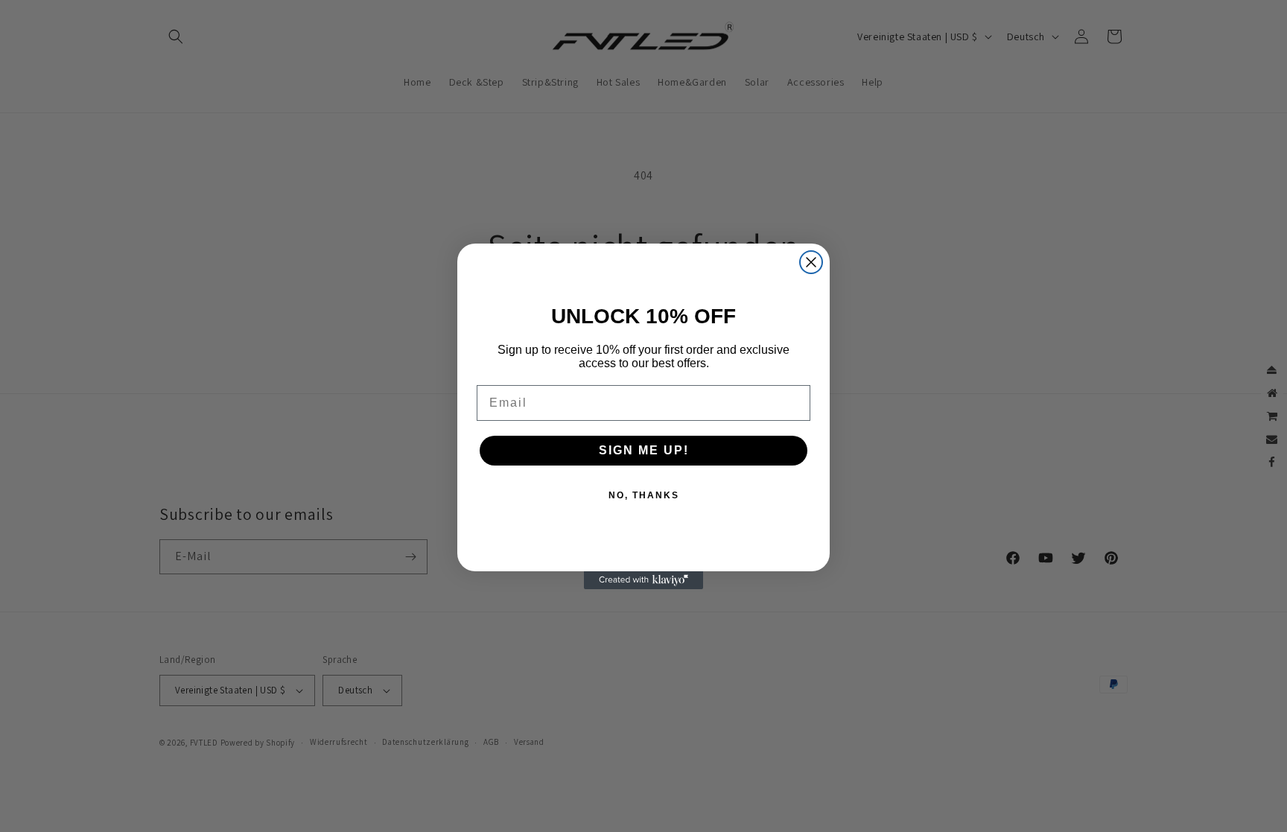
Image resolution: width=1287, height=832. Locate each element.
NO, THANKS (643, 495)
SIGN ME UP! (644, 450)
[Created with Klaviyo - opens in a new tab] (643, 580)
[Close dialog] (811, 262)
